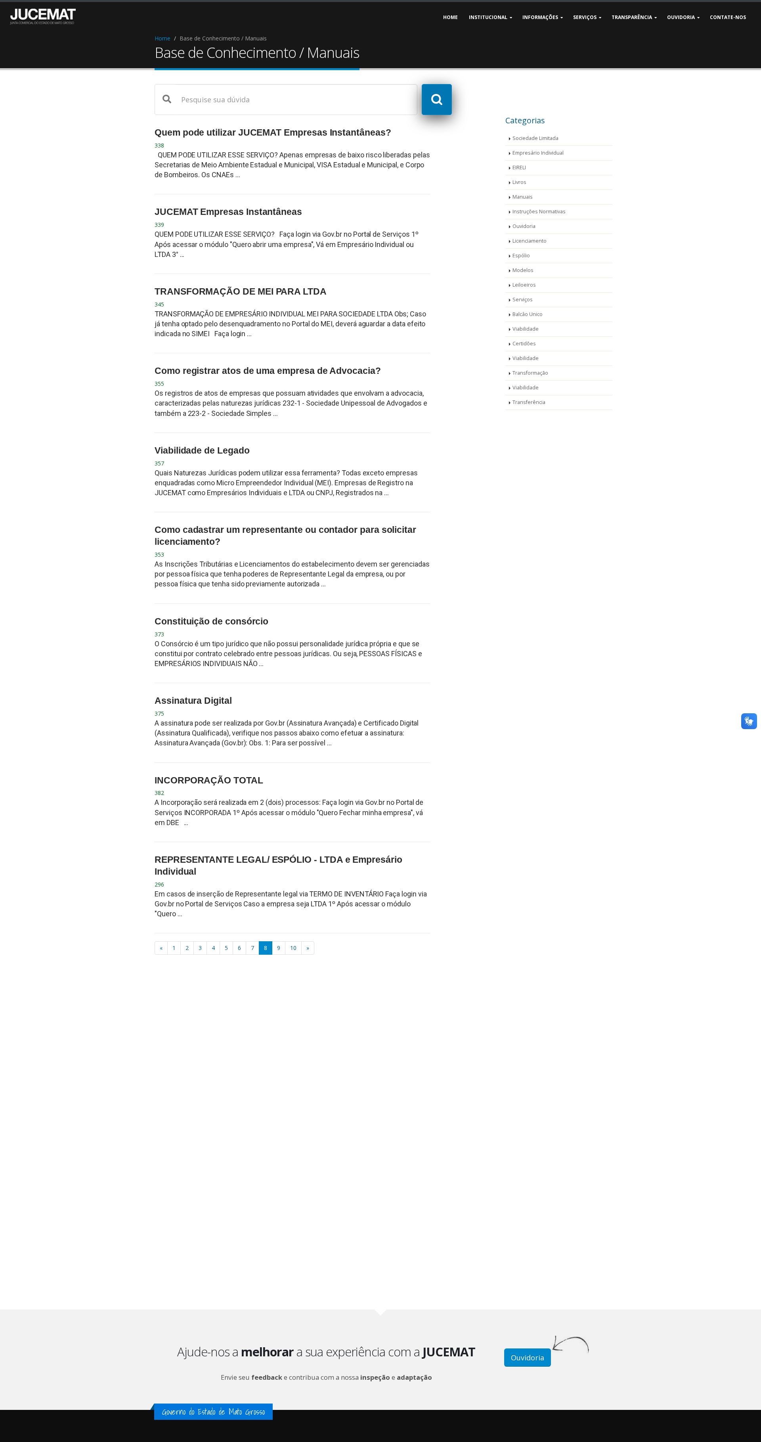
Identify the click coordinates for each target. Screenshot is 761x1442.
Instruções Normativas (539, 211)
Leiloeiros (524, 285)
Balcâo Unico (527, 314)
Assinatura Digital (193, 700)
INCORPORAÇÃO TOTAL (209, 780)
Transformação (530, 373)
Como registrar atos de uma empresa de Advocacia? (268, 371)
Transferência (528, 402)
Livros (519, 182)
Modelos (522, 270)
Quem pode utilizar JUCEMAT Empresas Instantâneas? (273, 132)
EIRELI (519, 167)
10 (293, 948)
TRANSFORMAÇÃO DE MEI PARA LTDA (241, 291)
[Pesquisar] (437, 99)
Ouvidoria (523, 226)
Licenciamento (529, 240)
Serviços (522, 299)
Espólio (521, 255)
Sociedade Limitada (535, 138)
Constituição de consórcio (211, 621)
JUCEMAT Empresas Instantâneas (228, 212)
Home (162, 38)
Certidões (524, 343)
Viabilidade (525, 329)
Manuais (522, 196)
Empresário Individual (538, 152)
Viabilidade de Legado (202, 450)
